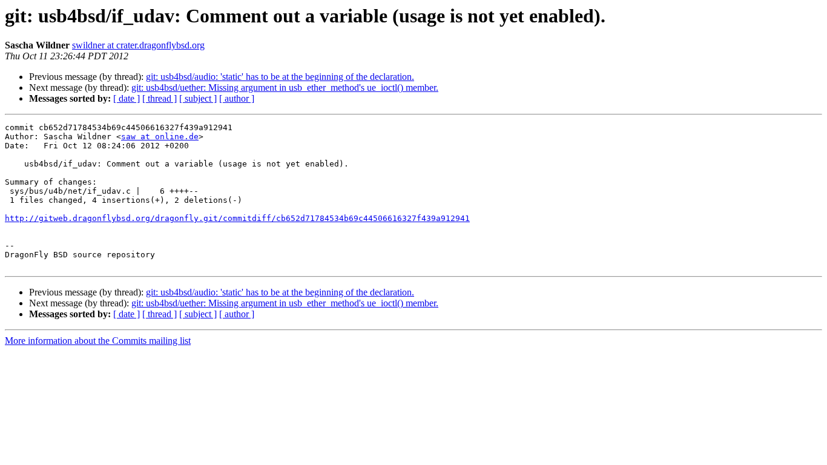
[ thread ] (159, 98)
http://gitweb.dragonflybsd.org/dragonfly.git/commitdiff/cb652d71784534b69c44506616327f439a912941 (237, 218)
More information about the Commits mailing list (98, 340)
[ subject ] (198, 98)
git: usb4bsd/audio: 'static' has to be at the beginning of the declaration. (280, 76)
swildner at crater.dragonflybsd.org (138, 45)
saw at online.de (160, 136)
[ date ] (126, 98)
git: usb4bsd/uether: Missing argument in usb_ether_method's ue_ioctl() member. (284, 87)
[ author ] (236, 98)
